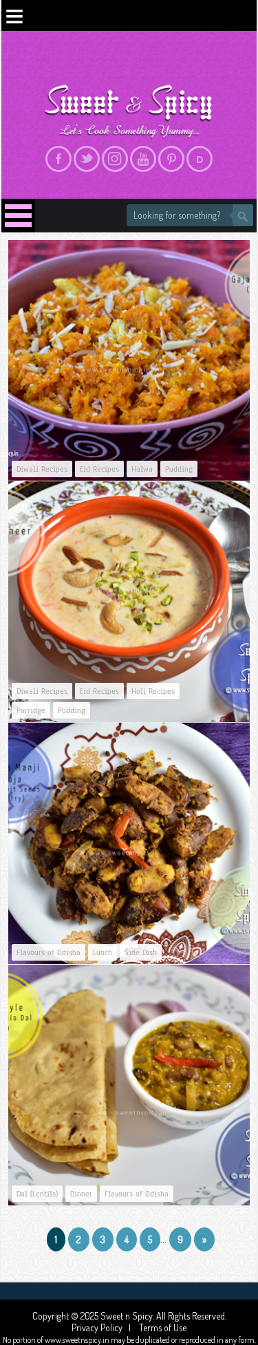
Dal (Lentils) (37, 1193)
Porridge (31, 710)
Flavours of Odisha (48, 952)
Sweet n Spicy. (128, 1316)
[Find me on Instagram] (115, 159)
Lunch (102, 952)
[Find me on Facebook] (58, 159)
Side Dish (141, 952)
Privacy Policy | (104, 1327)
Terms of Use (161, 1327)
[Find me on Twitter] (87, 159)
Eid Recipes (99, 468)
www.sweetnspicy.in (77, 1340)
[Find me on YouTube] (143, 159)
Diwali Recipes (42, 468)
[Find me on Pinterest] (171, 159)
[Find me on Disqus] (200, 159)
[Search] (243, 215)
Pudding (179, 468)
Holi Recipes (153, 691)
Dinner (81, 1193)
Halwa (142, 468)
